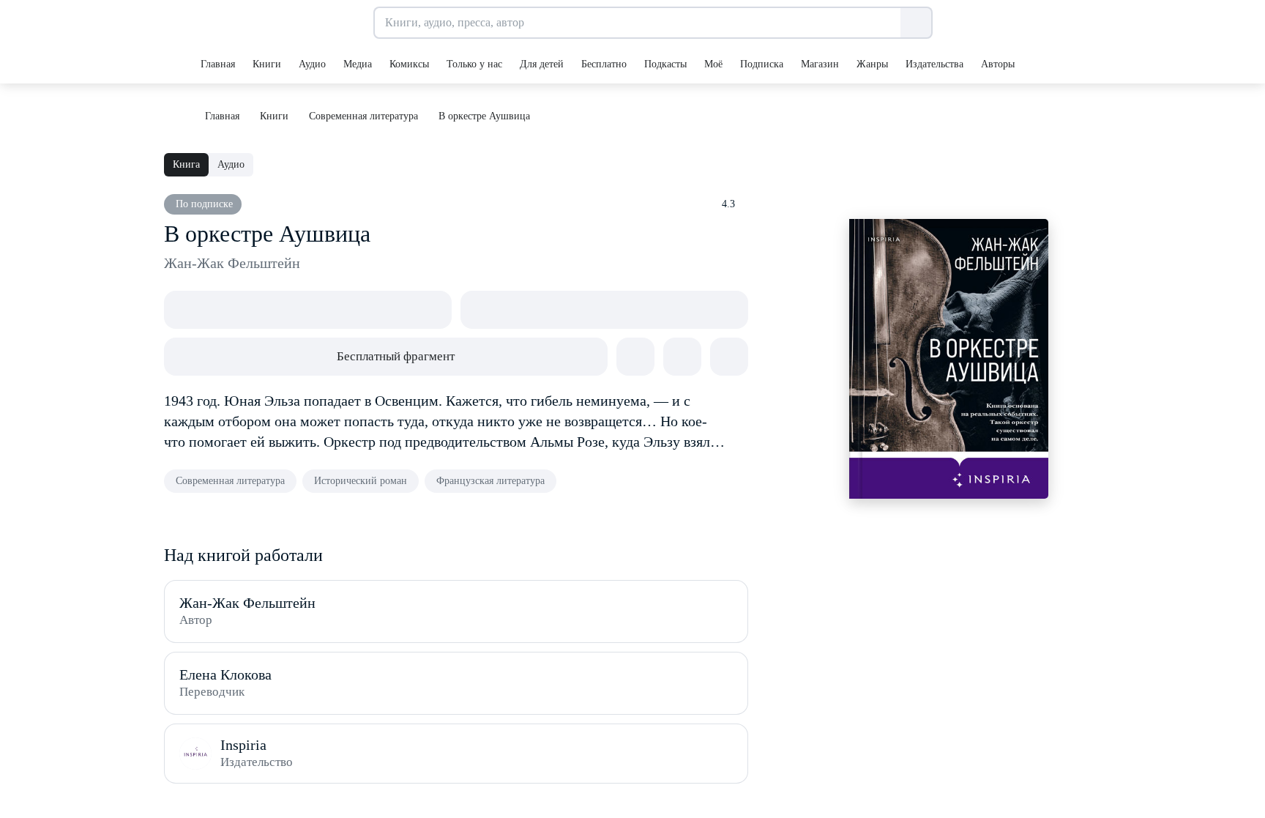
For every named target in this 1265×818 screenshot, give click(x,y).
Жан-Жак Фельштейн (232, 263)
